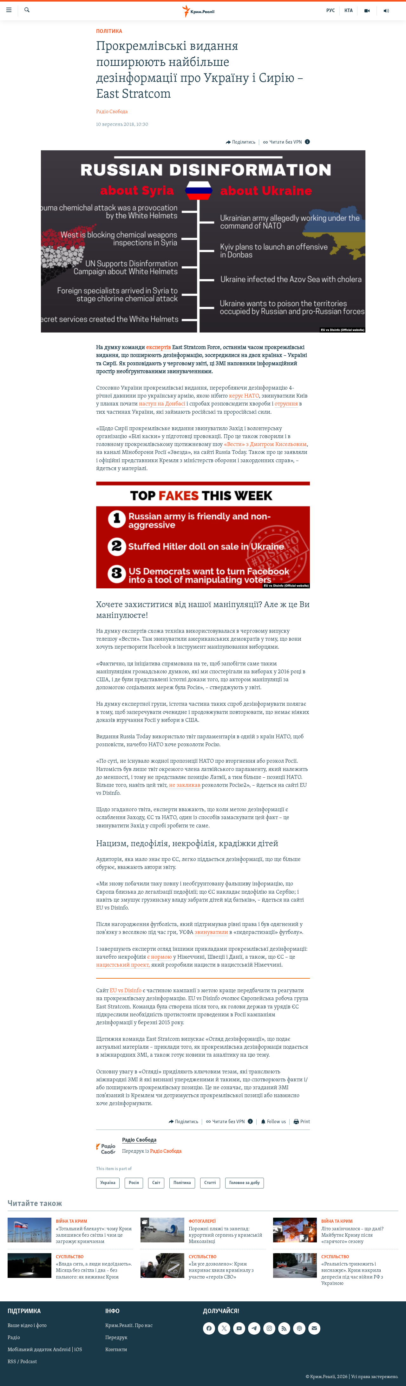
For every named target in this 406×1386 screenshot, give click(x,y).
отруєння (286, 404)
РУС (330, 10)
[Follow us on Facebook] (209, 1329)
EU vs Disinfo (125, 991)
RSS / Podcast (22, 1362)
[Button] (241, 142)
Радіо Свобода (112, 111)
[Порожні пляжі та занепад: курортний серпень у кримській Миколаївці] (162, 1230)
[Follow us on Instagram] (269, 1329)
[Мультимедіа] (367, 10)
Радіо (14, 1338)
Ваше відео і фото (27, 1326)
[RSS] (284, 1329)
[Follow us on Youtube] (239, 1329)
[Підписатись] (314, 1329)
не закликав (185, 785)
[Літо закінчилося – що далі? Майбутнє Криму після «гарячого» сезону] (295, 1230)
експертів (158, 348)
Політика (109, 32)
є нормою (159, 957)
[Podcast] (299, 1329)
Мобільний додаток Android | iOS (45, 1350)
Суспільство (69, 1257)
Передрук (116, 1338)
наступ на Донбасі (162, 404)
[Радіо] (386, 10)
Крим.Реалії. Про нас (129, 1326)
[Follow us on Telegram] (254, 1329)
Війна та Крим (71, 1221)
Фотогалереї (202, 1221)
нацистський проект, (123, 965)
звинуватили (211, 933)
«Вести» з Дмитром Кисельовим (265, 445)
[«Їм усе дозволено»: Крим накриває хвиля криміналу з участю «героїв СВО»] (162, 1265)
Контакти (116, 1350)
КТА (348, 10)
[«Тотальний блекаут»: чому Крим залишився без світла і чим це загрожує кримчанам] (29, 1230)
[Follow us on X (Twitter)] (224, 1329)
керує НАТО (244, 396)
